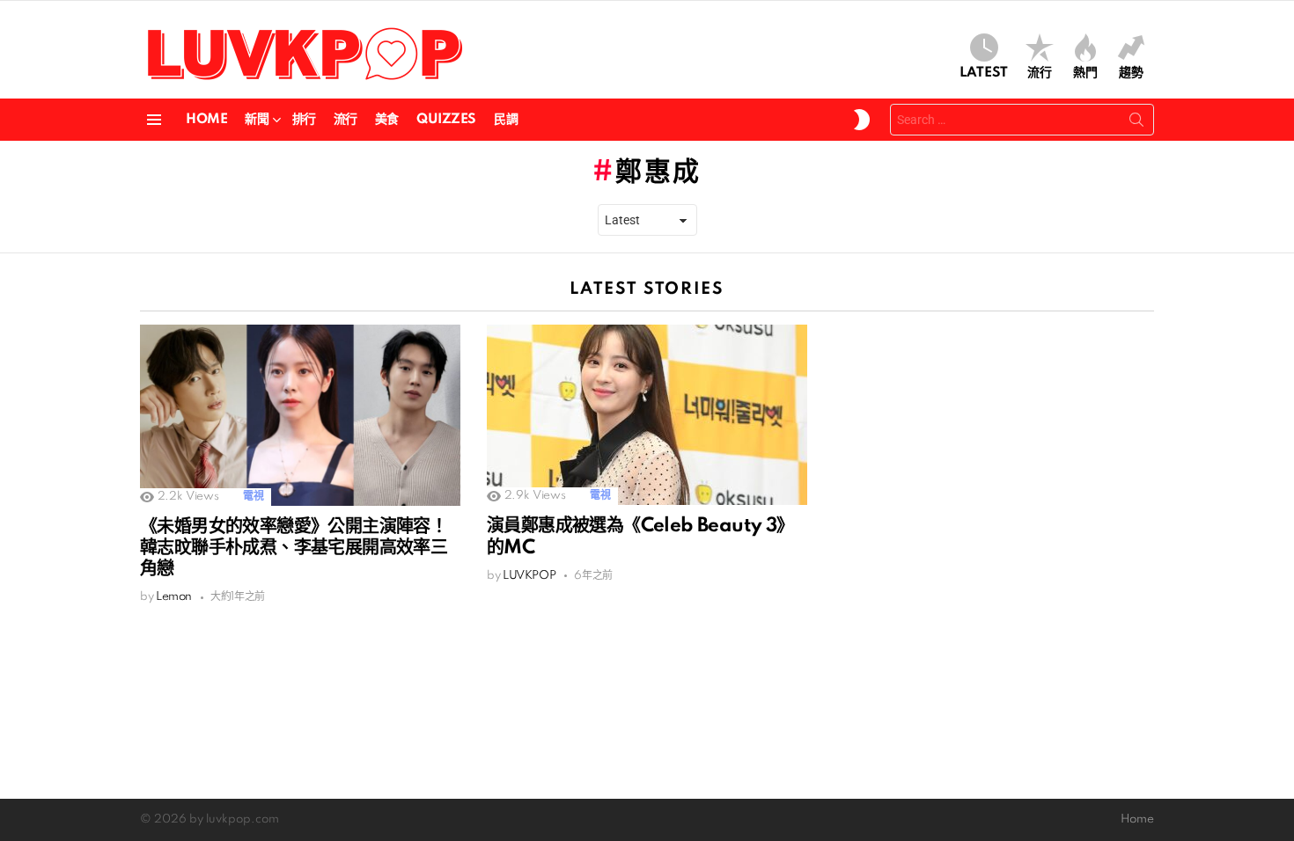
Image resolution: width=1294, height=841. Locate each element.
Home (206, 120)
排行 (304, 120)
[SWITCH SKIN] (861, 119)
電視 (253, 496)
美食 (387, 120)
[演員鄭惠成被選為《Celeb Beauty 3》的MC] (647, 415)
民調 (506, 120)
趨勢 (1131, 73)
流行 (1039, 73)
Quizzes (446, 120)
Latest (983, 73)
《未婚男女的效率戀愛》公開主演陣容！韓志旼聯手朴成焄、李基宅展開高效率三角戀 (293, 548)
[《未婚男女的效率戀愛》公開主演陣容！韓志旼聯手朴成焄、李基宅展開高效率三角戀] (300, 415)
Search (1136, 123)
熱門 (1085, 73)
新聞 (256, 120)
